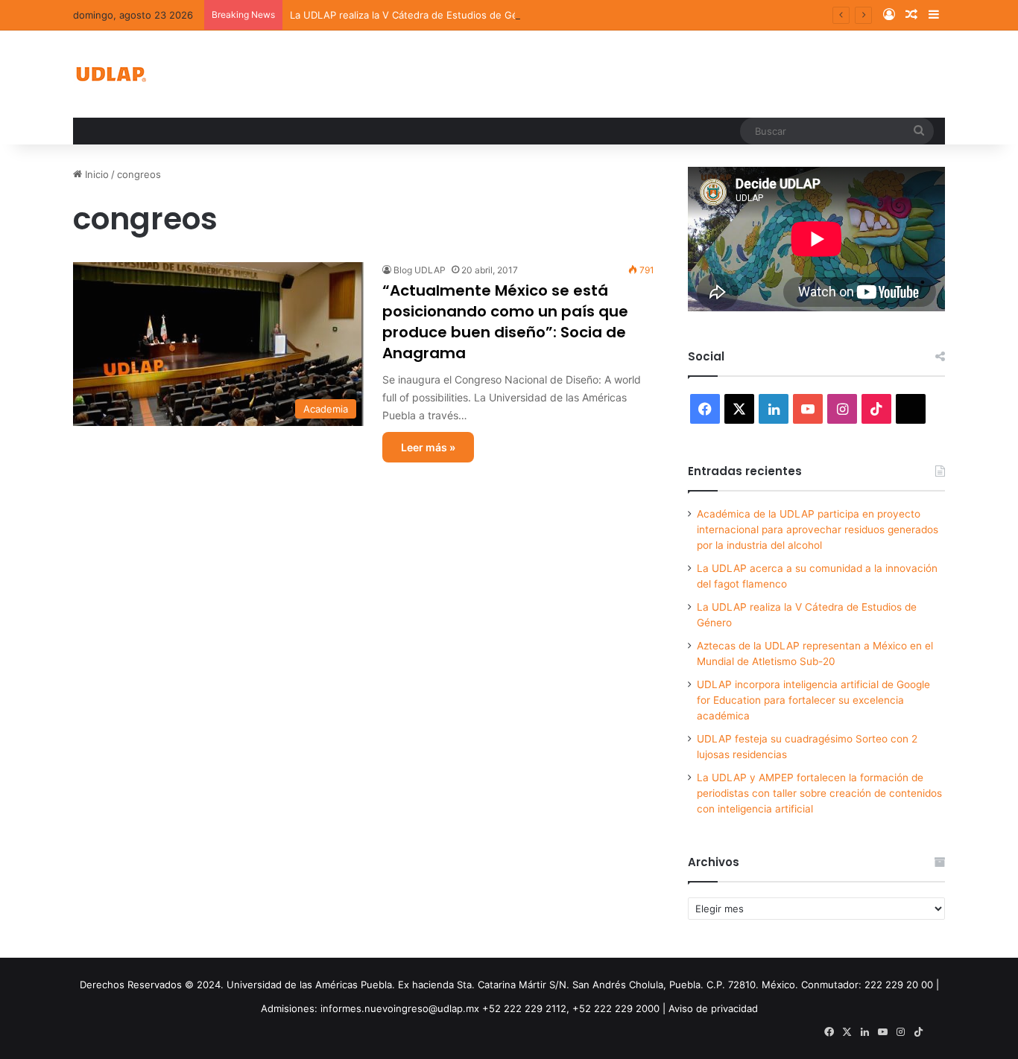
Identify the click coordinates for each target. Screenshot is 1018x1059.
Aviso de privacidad (713, 1008)
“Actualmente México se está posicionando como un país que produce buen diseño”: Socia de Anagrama (505, 321)
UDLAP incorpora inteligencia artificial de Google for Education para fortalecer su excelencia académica (813, 700)
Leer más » (428, 447)
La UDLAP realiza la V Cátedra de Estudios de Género (415, 15)
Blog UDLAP (419, 270)
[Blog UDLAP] (110, 74)
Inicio (95, 174)
